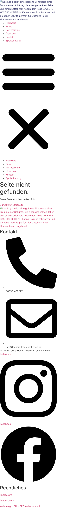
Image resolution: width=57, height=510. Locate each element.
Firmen (9, 26)
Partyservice (13, 30)
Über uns (11, 33)
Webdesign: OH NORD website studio (20, 506)
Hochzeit (11, 22)
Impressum (6, 494)
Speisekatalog (13, 40)
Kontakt (10, 37)
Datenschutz (7, 500)
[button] (28, 100)
